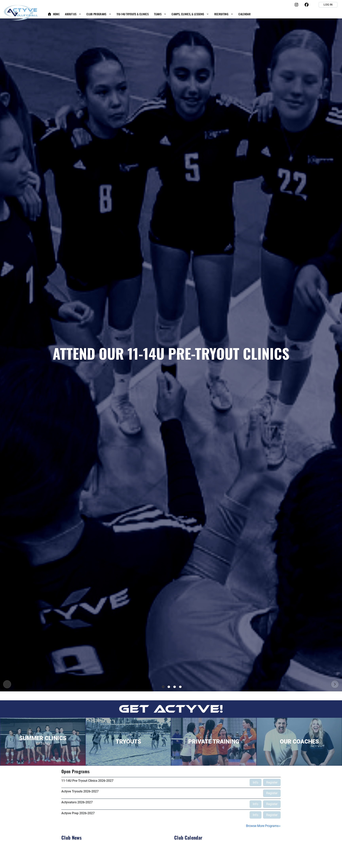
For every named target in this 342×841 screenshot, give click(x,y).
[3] (174, 686)
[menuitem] (53, 14)
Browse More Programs (262, 826)
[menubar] (149, 14)
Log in (328, 4)
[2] (168, 686)
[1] (163, 686)
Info (255, 782)
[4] (180, 686)
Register (271, 782)
